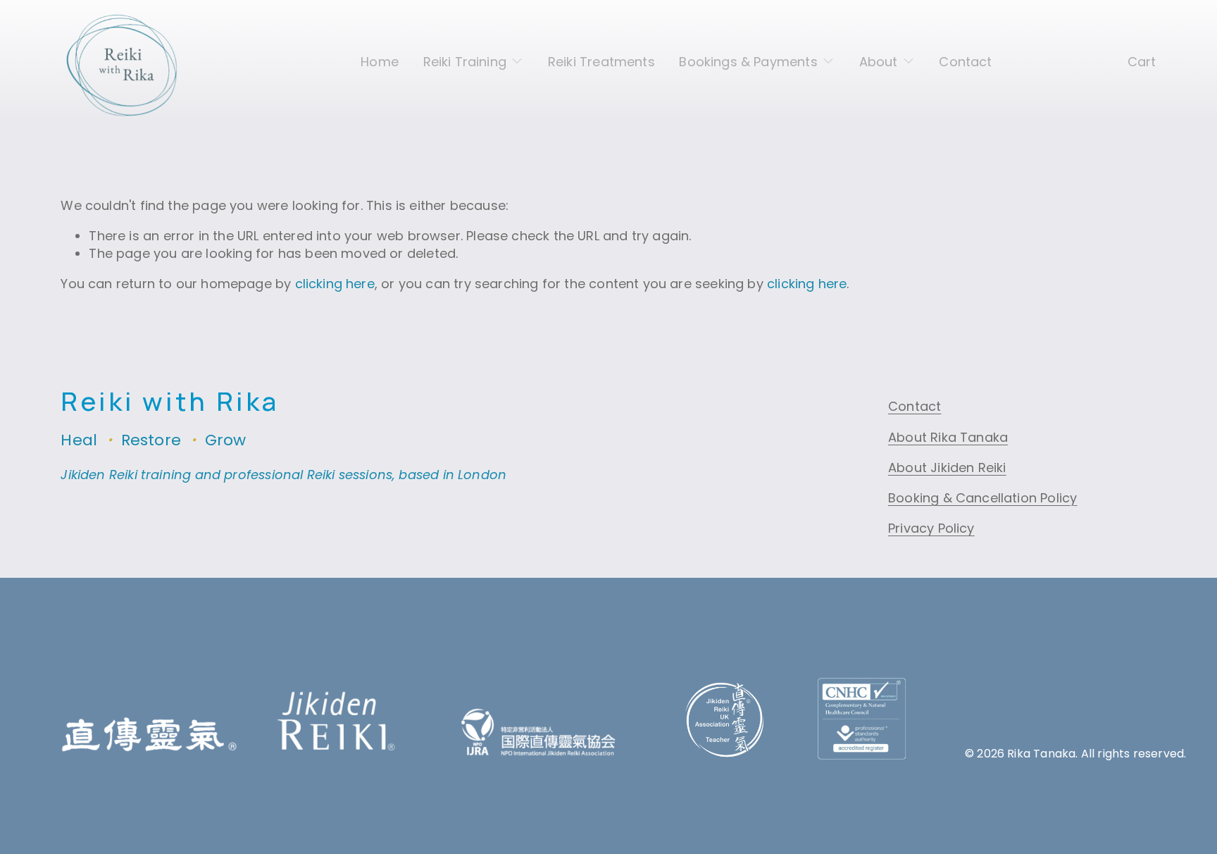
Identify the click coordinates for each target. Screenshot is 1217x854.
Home (380, 61)
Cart (1142, 61)
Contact (965, 61)
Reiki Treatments (601, 61)
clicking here (335, 283)
